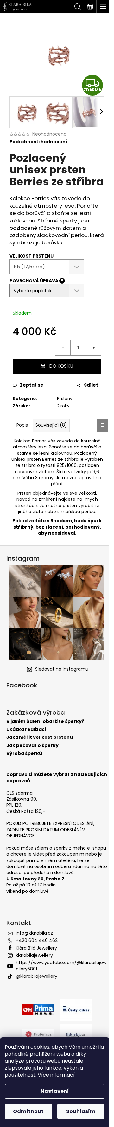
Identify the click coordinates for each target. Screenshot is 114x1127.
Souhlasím (80, 1111)
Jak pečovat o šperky (32, 745)
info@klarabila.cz (34, 933)
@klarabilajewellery (36, 976)
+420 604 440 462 (37, 940)
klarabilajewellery (34, 955)
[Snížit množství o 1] (63, 347)
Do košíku (61, 366)
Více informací (56, 1075)
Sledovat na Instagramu (61, 669)
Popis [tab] (22, 425)
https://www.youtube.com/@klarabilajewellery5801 (61, 965)
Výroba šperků (24, 753)
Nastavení (55, 1091)
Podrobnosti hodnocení (38, 142)
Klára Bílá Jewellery (36, 948)
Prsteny (64, 399)
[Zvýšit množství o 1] (93, 347)
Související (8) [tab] (51, 425)
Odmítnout (28, 1111)
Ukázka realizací (26, 729)
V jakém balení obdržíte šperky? (45, 721)
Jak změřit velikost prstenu (39, 737)
